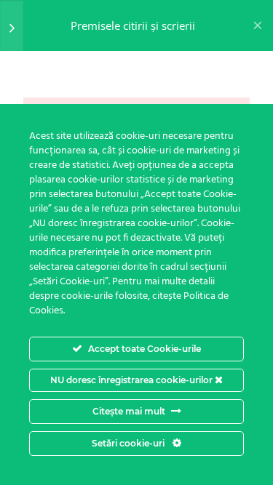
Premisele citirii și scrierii (133, 25)
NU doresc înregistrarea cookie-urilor (132, 379)
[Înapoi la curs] (257, 25)
